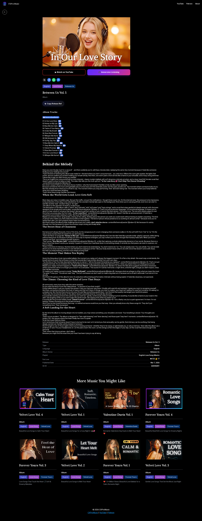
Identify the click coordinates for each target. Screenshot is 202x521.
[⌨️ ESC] (4, 12)
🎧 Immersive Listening (108, 72)
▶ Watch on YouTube (64, 72)
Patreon (189, 4)
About (197, 4)
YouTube (180, 4)
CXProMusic (93, 513)
